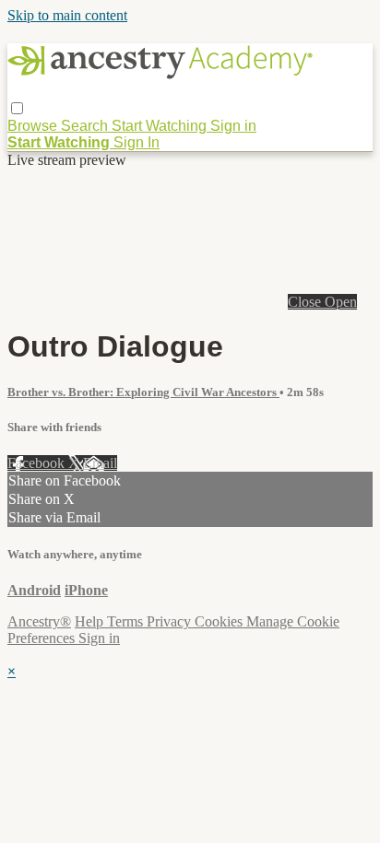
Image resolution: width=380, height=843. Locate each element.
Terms (127, 621)
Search (86, 126)
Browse (34, 126)
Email (100, 463)
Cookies (220, 621)
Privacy (171, 621)
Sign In (136, 142)
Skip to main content (67, 15)
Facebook (37, 463)
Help (91, 621)
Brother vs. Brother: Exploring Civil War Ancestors (143, 392)
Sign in (233, 126)
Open (341, 302)
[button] (17, 108)
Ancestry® (39, 621)
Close (306, 302)
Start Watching (161, 126)
